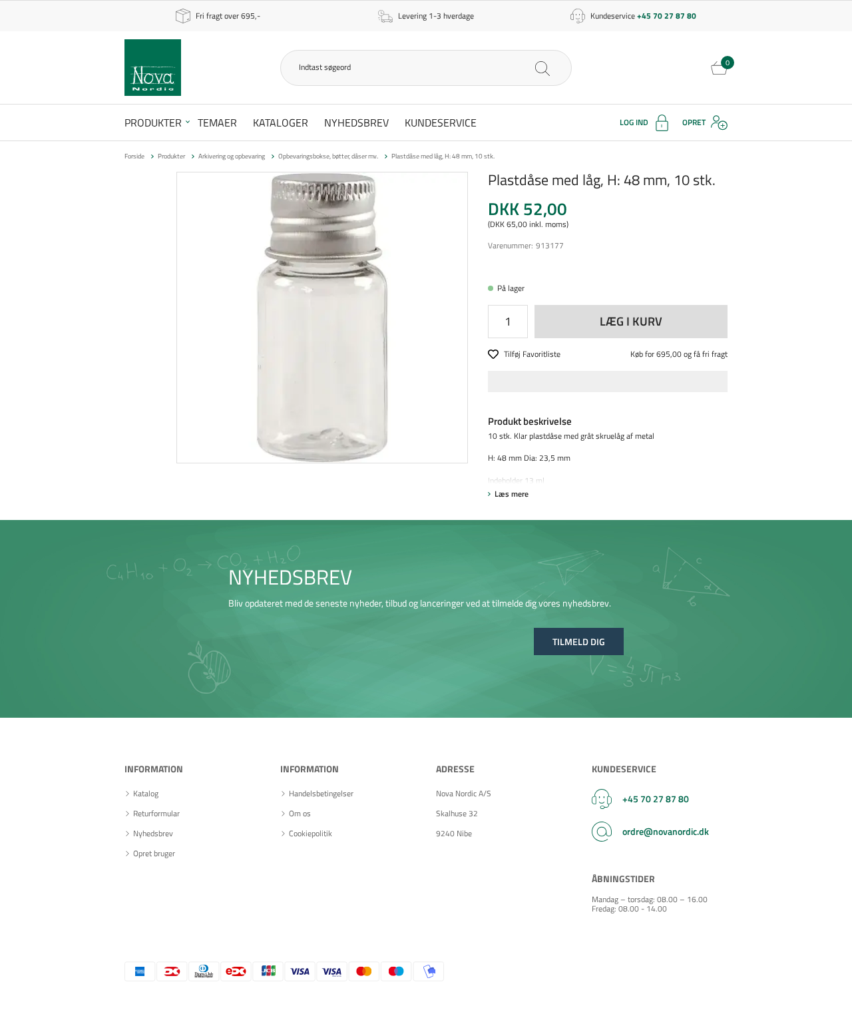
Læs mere (512, 493)
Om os (300, 813)
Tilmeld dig (578, 641)
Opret (694, 122)
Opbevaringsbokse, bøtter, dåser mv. (328, 156)
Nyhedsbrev (356, 122)
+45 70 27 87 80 (655, 799)
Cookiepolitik (310, 833)
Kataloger (280, 122)
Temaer (217, 122)
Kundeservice (441, 122)
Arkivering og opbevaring (231, 156)
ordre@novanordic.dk (665, 831)
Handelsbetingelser (321, 793)
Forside (134, 156)
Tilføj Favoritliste (532, 354)
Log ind (634, 122)
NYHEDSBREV (290, 577)
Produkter (153, 122)
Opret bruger (154, 853)
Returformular (156, 813)
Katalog (145, 793)
